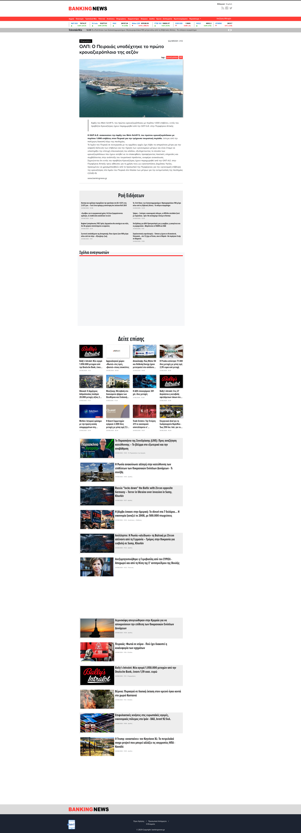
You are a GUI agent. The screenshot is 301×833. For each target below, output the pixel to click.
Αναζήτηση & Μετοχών (224, 18)
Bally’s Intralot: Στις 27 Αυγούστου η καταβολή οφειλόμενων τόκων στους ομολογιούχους (171, 394)
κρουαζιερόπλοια (172, 57)
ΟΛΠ (181, 57)
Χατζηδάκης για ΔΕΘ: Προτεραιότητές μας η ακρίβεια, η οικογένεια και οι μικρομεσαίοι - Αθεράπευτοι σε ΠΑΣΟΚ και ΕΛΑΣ (156, 224)
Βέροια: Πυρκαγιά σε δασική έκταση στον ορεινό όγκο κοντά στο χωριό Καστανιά (148, 693)
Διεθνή (151, 19)
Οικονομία (79, 19)
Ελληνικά (221, 4)
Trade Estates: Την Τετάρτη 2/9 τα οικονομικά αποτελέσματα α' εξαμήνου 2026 (144, 424)
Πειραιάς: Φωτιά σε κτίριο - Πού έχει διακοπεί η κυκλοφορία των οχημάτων (141, 646)
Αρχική (71, 19)
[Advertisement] (131, 598)
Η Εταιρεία (150, 824)
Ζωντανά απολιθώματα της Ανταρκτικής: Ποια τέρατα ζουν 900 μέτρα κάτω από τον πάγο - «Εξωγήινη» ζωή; (104, 235)
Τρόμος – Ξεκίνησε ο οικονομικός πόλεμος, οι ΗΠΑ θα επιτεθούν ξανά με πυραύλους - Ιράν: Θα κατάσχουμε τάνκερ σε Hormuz (156, 214)
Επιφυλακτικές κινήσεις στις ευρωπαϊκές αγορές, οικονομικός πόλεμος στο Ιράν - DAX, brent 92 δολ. (143, 717)
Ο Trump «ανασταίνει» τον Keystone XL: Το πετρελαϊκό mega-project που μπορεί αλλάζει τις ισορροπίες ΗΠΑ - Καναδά (145, 743)
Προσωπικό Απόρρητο (157, 821)
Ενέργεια (144, 19)
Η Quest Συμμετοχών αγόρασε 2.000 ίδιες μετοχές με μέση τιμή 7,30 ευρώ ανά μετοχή (117, 424)
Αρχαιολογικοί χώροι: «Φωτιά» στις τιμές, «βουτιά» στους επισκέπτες (117, 364)
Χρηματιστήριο (133, 19)
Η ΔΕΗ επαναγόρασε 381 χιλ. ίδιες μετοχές (143, 393)
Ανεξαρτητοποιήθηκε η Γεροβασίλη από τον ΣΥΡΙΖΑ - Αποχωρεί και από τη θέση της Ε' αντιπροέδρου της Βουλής (147, 561)
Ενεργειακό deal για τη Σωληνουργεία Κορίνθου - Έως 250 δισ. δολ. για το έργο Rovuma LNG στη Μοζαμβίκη (170, 424)
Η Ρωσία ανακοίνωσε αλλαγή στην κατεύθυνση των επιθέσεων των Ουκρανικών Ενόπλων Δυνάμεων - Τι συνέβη (143, 468)
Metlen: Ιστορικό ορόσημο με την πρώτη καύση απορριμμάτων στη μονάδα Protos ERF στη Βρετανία (90, 424)
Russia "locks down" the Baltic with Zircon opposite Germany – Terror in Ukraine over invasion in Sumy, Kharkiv (144, 492)
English (229, 4)
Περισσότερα (194, 19)
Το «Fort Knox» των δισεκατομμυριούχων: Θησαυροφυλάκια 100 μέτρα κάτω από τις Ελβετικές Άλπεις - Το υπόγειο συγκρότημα (157, 204)
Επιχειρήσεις (121, 19)
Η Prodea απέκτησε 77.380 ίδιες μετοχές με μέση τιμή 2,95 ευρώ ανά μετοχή (171, 364)
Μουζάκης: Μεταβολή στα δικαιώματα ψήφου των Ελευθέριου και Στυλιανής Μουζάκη (117, 394)
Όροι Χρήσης (138, 821)
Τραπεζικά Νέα (91, 19)
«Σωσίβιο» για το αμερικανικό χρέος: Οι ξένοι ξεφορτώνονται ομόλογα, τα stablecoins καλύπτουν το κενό (132, 30)
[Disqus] (131, 294)
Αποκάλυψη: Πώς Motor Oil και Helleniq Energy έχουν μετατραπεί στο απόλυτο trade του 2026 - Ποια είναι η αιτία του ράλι (144, 364)
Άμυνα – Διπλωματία (164, 19)
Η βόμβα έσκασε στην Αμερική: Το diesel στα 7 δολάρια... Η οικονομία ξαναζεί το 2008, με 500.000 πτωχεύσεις (147, 514)
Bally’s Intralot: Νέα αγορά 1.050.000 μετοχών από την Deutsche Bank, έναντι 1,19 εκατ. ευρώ (90, 364)
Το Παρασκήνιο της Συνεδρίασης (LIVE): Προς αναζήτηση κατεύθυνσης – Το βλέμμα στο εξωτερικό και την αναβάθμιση (146, 445)
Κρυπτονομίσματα (180, 19)
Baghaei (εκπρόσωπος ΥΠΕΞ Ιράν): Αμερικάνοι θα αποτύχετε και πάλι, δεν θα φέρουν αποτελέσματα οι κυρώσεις (105, 224)
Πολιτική (101, 19)
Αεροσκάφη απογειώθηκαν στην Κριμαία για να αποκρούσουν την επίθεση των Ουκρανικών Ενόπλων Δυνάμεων (144, 624)
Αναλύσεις (111, 19)
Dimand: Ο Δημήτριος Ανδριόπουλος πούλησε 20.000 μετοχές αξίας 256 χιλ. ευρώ (90, 394)
